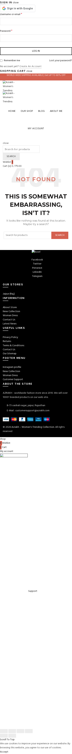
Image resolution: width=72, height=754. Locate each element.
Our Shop (27, 111)
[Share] (12, 731)
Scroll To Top (7, 740)
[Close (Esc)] (4, 731)
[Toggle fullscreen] (20, 731)
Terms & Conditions (13, 345)
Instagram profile (12, 367)
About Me (56, 111)
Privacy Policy (10, 337)
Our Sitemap (9, 354)
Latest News (9, 324)
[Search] (4, 139)
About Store (10, 307)
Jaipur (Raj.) (9, 294)
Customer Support (13, 379)
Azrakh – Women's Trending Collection (32, 427)
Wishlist (8, 162)
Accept (4, 752)
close (16, 3)
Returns (7, 341)
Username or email (11, 14)
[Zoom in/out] (29, 731)
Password (6, 31)
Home (12, 111)
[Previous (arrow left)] (4, 736)
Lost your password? (60, 61)
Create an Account (30, 66)
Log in (36, 51)
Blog (41, 111)
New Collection (11, 311)
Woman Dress (10, 315)
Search (11, 156)
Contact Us (9, 320)
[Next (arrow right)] (12, 736)
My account (36, 128)
